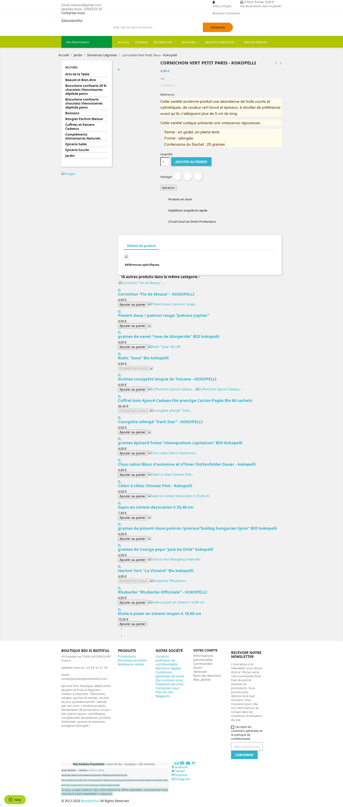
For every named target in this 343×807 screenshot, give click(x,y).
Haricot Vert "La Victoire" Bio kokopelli (156, 570)
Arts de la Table (77, 74)
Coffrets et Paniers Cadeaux (79, 127)
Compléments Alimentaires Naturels (82, 136)
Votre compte (205, 650)
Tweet (188, 176)
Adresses (200, 671)
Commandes (202, 664)
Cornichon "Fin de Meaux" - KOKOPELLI (156, 294)
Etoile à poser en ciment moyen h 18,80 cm (159, 613)
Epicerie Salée (76, 144)
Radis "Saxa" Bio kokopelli (143, 358)
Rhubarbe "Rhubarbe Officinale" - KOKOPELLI (162, 592)
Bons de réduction (207, 675)
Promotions (127, 656)
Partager (178, 176)
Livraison (162, 656)
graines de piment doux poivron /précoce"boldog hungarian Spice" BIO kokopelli (197, 528)
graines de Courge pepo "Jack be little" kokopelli (165, 549)
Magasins (163, 696)
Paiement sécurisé (169, 684)
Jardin (70, 156)
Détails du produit (141, 245)
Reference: (167, 94)
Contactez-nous (73, 13)
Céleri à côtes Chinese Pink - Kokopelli (155, 485)
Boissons (72, 113)
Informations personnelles (203, 658)
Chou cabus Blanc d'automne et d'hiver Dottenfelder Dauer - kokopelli (187, 464)
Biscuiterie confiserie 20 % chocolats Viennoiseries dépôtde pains (85, 90)
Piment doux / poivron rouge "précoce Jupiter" (163, 315)
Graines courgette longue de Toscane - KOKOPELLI (167, 379)
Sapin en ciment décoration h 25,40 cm (156, 507)
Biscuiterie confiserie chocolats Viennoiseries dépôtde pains (84, 103)
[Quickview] (119, 290)
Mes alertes (202, 679)
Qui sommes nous (169, 680)
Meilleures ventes (131, 664)
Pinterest (198, 176)
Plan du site (164, 692)
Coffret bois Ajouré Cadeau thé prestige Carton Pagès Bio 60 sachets (185, 400)
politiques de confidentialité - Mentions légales (168, 664)
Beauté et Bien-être (80, 80)
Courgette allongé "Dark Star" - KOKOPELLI (160, 421)
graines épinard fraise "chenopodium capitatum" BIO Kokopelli (180, 442)
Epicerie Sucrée (77, 150)
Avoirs (198, 667)
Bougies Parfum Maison (84, 119)
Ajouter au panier (191, 162)
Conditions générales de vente (170, 674)
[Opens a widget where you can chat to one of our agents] (15, 800)
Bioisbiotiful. (90, 801)
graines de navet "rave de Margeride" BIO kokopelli (168, 336)
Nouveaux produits (132, 660)
